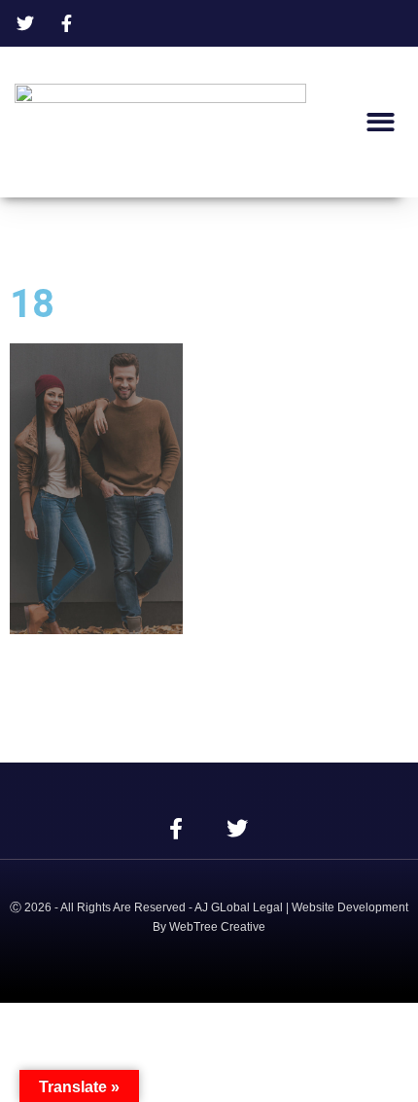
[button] (381, 122)
